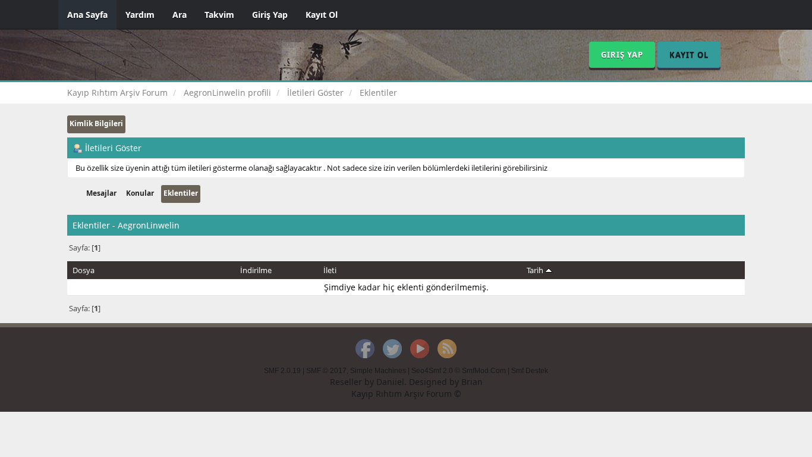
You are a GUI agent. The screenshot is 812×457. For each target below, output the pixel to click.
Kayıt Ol (322, 14)
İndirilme (256, 270)
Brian (472, 381)
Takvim (219, 14)
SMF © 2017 (326, 371)
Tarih (536, 270)
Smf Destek (529, 371)
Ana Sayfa (87, 14)
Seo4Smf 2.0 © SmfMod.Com (458, 371)
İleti (329, 270)
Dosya (84, 270)
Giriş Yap (270, 14)
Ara (179, 14)
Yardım (140, 14)
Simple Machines (378, 371)
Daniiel (390, 381)
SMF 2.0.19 (282, 371)
